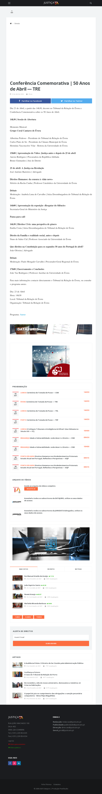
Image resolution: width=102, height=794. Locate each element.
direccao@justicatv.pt (71, 727)
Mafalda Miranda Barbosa (35, 603)
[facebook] (10, 763)
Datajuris (47, 789)
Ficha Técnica (46, 784)
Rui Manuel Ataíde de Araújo (36, 576)
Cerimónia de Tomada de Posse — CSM (43, 393)
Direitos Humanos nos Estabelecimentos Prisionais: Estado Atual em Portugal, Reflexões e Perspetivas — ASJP (49, 457)
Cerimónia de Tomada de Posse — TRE (42, 402)
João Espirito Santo (32, 585)
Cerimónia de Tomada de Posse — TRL (42, 411)
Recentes (51, 569)
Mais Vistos (23, 569)
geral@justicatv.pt (66, 730)
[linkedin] (19, 763)
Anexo (23, 314)
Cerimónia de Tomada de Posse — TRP (42, 420)
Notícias (78, 569)
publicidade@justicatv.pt (74, 724)
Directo (17, 23)
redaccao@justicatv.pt (71, 722)
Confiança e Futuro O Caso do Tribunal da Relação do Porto (40, 673)
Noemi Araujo (30, 594)
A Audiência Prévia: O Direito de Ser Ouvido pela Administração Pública (53, 663)
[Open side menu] (9, 3)
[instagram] (14, 763)
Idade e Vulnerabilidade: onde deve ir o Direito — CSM (52, 438)
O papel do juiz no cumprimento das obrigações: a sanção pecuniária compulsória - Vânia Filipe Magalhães (53, 694)
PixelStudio (64, 789)
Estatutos (57, 784)
